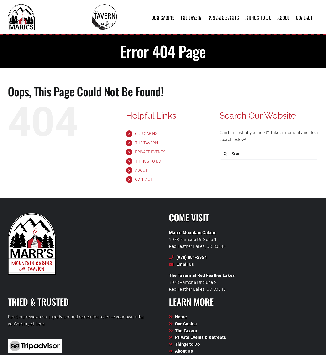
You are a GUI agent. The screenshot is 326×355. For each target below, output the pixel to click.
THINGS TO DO (148, 161)
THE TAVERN (146, 143)
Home (181, 316)
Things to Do (187, 344)
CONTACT (143, 179)
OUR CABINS (146, 133)
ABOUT (141, 170)
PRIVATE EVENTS (150, 152)
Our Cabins (186, 323)
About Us (184, 351)
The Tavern (186, 330)
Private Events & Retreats (200, 337)
